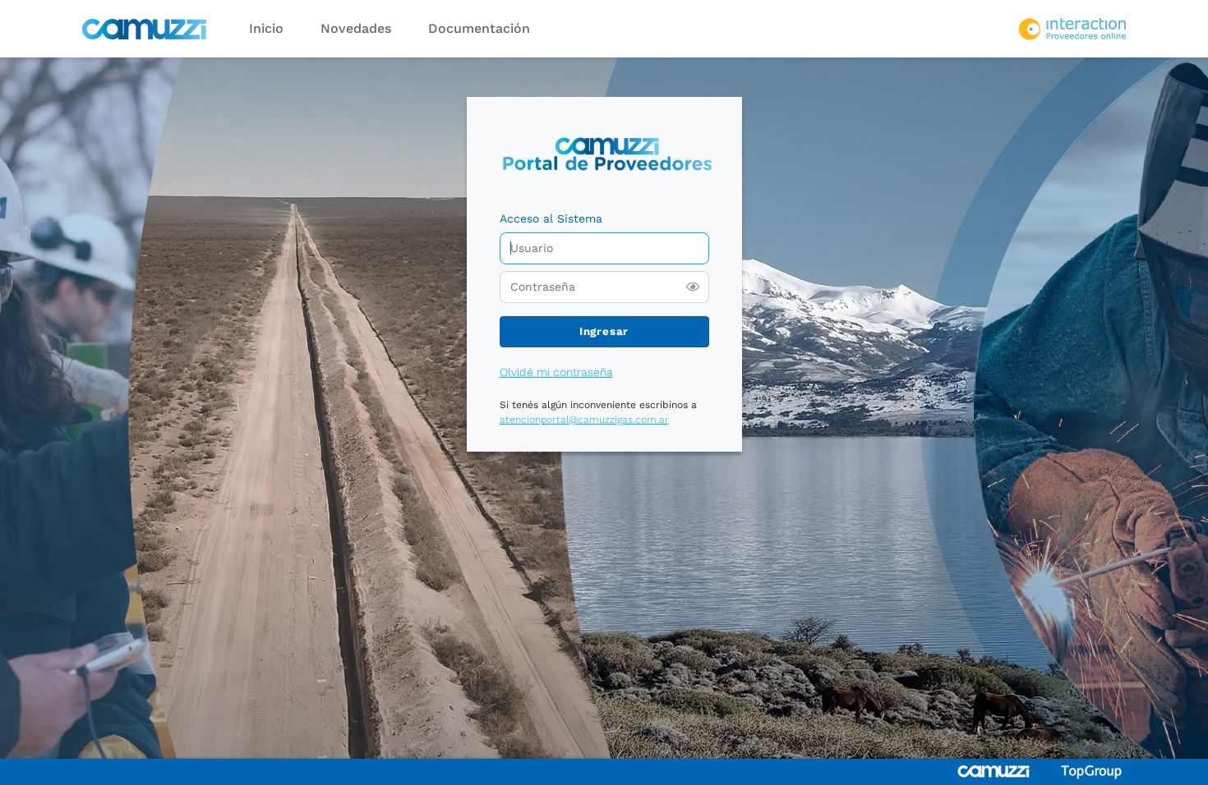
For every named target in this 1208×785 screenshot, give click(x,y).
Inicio (266, 28)
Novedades (355, 28)
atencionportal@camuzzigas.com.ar (584, 419)
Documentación (479, 28)
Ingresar (604, 331)
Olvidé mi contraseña (556, 372)
